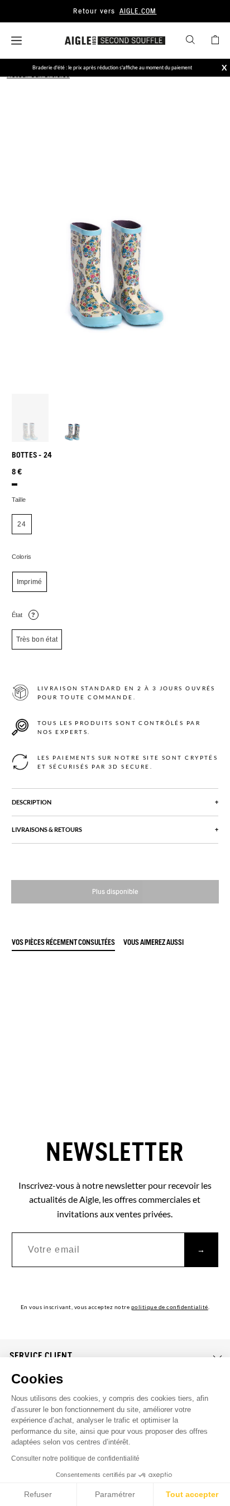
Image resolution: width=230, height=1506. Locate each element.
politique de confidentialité (169, 1306)
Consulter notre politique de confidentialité (75, 1458)
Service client (41, 1356)
